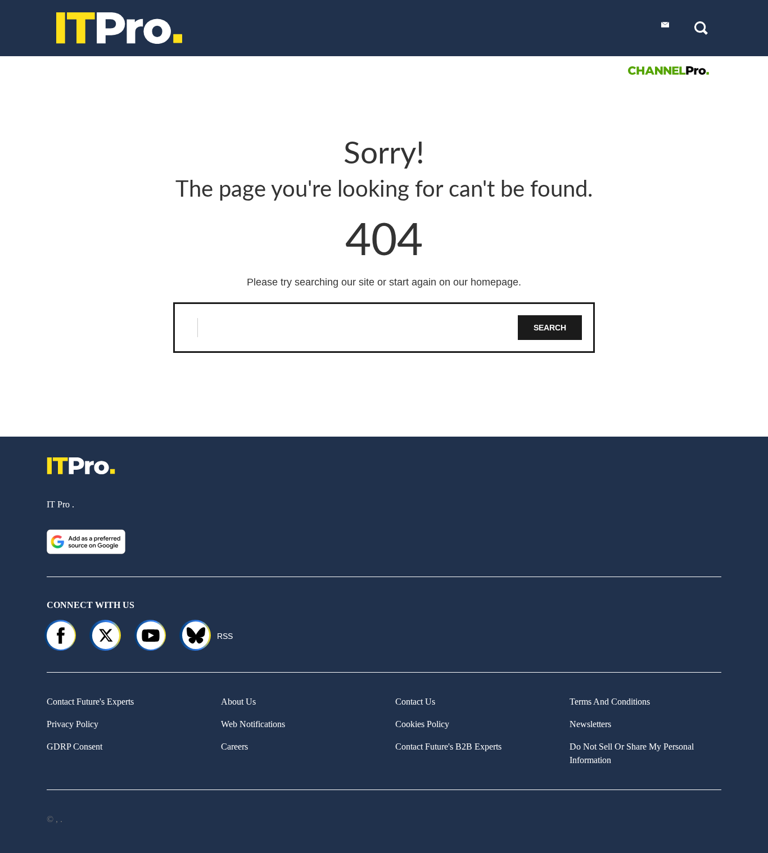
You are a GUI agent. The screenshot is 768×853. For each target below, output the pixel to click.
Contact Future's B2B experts (448, 746)
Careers (234, 746)
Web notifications (253, 724)
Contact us (415, 701)
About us (238, 701)
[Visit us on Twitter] (106, 635)
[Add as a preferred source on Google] (86, 541)
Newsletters (590, 724)
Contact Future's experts (90, 701)
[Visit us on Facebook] (61, 635)
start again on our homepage (453, 282)
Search (550, 327)
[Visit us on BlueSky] (191, 635)
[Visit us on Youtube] (151, 635)
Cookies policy (422, 724)
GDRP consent (74, 746)
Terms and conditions (610, 701)
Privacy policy (72, 724)
